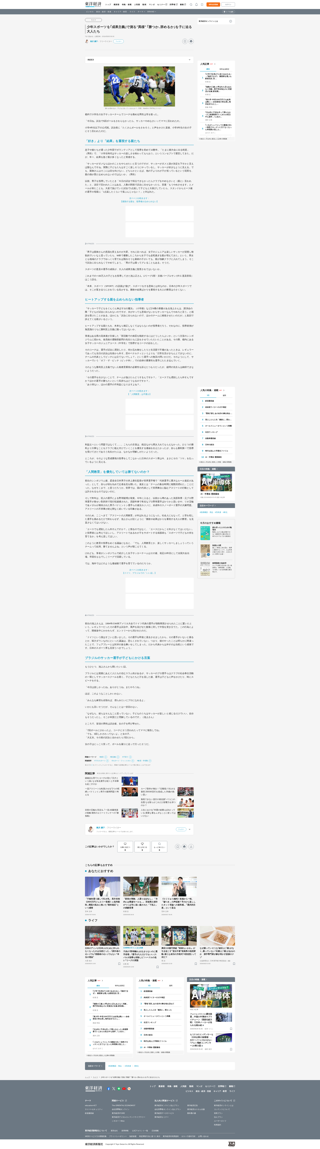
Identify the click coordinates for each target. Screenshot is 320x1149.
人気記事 (204, 64)
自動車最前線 (210, 438)
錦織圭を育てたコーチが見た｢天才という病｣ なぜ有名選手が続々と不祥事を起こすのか (102, 781)
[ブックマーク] (185, 41)
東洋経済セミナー (161, 1117)
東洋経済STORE (118, 1113)
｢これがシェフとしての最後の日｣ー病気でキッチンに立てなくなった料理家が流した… (218, 127)
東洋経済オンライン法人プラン (166, 1105)
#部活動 (113, 757)
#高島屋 (218, 512)
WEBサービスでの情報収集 (95, 1136)
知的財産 (132, 1136)
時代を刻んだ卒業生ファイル (216, 451)
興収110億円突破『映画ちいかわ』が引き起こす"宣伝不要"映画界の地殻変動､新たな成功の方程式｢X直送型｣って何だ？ (179, 952)
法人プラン (218, 1117)
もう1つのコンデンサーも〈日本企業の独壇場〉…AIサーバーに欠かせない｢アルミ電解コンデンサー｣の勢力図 (201, 1040)
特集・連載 (127, 4)
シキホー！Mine (118, 1121)
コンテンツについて (222, 1109)
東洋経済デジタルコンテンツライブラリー (128, 1117)
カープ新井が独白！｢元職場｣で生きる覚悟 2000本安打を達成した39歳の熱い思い (158, 792)
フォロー (119, 41)
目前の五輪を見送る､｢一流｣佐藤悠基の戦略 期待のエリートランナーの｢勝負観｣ (102, 813)
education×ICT (91, 1105)
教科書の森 (191, 1113)
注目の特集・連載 (208, 469)
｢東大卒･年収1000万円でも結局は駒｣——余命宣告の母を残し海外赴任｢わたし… (218, 102)
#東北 (225, 512)
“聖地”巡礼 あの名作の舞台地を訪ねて (218, 413)
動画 (144, 4)
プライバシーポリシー (118, 1136)
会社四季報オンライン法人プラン (167, 1109)
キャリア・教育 (120, 12)
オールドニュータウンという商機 (218, 426)
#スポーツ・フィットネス (121, 761)
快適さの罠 (216, 545)
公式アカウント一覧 (140, 1131)
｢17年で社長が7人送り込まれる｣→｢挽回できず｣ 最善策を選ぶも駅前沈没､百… (218, 76)
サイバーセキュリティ (94, 1109)
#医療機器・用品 (206, 512)
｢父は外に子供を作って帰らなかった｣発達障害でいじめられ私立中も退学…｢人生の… (218, 114)
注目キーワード (207, 506)
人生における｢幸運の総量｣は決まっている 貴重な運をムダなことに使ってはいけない (158, 813)
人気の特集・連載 (209, 390)
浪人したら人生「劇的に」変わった (218, 420)
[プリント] (191, 41)
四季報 (173, 4)
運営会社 (114, 1131)
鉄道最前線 (209, 401)
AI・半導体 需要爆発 (213, 457)
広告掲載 (155, 1131)
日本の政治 (209, 445)
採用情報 (125, 1131)
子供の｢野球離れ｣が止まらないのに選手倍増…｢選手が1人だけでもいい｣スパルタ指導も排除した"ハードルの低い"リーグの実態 (140, 955)
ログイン (228, 4)
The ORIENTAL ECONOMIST (123, 1105)
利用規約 (217, 1125)
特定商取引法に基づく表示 (149, 1136)
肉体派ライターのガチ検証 (215, 407)
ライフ (132, 12)
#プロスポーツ (99, 761)
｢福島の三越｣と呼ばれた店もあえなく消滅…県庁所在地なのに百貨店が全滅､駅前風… (218, 89)
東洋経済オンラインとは (208, 21)
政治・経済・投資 (103, 12)
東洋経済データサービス (164, 1113)
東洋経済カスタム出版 (196, 1109)
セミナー (161, 4)
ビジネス (90, 12)
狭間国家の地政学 (219, 563)
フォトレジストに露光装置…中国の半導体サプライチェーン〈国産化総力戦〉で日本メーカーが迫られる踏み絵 (201, 1019)
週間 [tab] (224, 395)
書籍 (182, 4)
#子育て (125, 757)
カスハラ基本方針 (188, 1136)
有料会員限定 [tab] (224, 69)
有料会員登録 (213, 4)
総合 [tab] (208, 69)
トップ (108, 4)
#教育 (102, 757)
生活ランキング (211, 432)
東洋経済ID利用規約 (171, 1136)
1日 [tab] (208, 395)
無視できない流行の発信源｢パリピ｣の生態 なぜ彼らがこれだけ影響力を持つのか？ (158, 802)
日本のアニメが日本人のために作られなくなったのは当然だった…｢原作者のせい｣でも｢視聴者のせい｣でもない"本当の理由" (102, 952)
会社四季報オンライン (121, 1109)
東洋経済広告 (192, 1105)
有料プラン (218, 1113)
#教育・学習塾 (142, 761)
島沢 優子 (94, 41)
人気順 (137, 4)
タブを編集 (230, 12)
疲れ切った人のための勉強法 (222, 528)
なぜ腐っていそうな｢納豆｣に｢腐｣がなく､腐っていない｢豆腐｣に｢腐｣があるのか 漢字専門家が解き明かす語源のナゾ (217, 952)
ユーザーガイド (220, 1121)
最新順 (117, 4)
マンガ (152, 4)
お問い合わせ (203, 1136)
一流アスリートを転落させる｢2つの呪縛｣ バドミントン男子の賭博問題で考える (102, 792)
